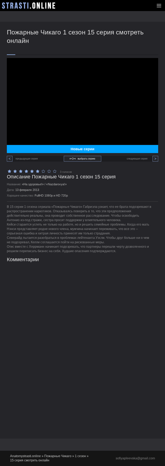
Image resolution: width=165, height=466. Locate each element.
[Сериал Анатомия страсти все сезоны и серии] (28, 5)
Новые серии (82, 149)
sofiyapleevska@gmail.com (135, 458)
